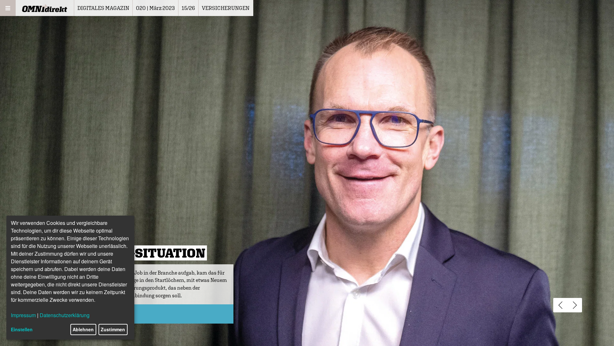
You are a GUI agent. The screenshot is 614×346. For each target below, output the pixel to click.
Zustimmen (113, 329)
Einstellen (22, 329)
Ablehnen (83, 329)
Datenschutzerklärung (65, 315)
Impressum (23, 315)
